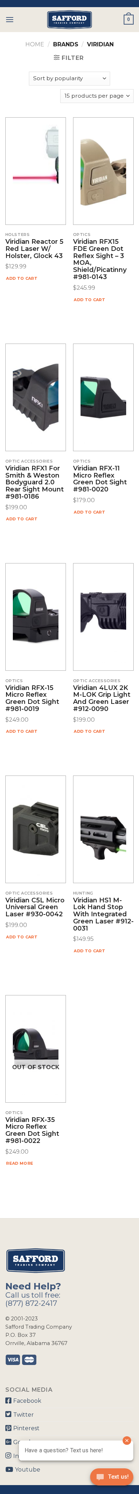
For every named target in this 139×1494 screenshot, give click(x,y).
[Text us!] (111, 1479)
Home (34, 44)
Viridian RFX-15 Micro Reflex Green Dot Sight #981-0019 (32, 699)
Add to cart (21, 278)
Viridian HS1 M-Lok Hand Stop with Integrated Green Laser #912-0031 (103, 914)
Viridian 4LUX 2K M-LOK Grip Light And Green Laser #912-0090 (101, 699)
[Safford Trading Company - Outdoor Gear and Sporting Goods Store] (69, 19)
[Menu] (9, 19)
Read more (19, 1163)
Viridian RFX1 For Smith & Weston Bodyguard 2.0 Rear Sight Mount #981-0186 (34, 482)
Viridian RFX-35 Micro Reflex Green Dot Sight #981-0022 (32, 1131)
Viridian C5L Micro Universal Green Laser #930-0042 (35, 907)
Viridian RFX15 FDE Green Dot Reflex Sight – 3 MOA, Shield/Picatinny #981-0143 (100, 259)
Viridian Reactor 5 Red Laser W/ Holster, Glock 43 (34, 248)
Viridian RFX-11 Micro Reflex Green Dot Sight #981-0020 (100, 479)
